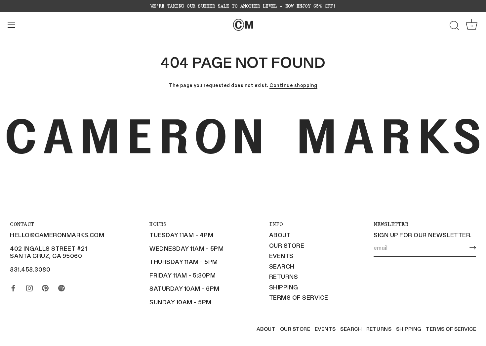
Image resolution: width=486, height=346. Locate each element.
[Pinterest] (45, 286)
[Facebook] (13, 286)
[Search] (454, 26)
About (280, 235)
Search (282, 266)
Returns (283, 277)
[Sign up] (472, 247)
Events (281, 256)
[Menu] (11, 25)
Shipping (283, 287)
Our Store (286, 245)
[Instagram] (29, 286)
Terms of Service (298, 297)
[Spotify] (61, 286)
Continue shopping (293, 85)
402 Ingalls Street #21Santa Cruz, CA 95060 (48, 252)
